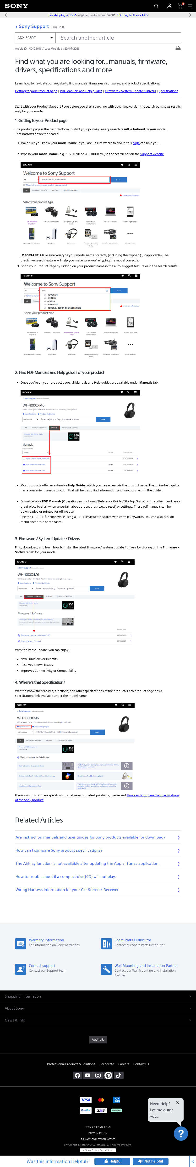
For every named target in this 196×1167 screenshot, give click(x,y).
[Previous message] (5, 15)
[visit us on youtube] (88, 1075)
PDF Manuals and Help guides (81, 91)
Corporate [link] (106, 1064)
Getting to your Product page (36, 91)
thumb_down (140, 1161)
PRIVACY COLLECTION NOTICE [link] (98, 1139)
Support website (152, 154)
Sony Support (34, 26)
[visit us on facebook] (77, 1075)
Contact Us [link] (141, 1064)
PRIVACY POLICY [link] (97, 1133)
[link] (98, 1039)
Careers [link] (123, 1064)
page (136, 143)
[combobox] (98, 37)
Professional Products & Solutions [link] (71, 1064)
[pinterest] (108, 1075)
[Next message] (190, 15)
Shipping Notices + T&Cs (132, 15)
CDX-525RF (58, 27)
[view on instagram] (98, 1075)
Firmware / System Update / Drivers (130, 91)
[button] (186, 1146)
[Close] (177, 1103)
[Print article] (178, 48)
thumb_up (105, 1161)
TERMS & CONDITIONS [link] (98, 1127)
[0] (178, 6)
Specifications (168, 91)
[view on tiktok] (119, 1075)
